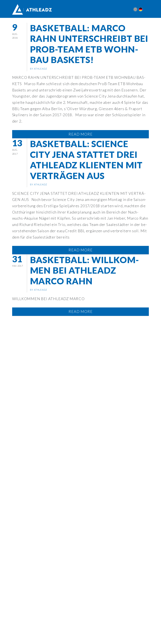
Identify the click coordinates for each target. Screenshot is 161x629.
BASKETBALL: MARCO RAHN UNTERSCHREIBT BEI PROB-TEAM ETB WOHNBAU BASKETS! (89, 44)
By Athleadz (38, 68)
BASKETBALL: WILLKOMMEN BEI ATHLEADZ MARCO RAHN (84, 270)
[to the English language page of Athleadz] (135, 9)
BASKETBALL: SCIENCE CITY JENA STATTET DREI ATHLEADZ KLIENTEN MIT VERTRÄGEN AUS (86, 159)
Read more (81, 134)
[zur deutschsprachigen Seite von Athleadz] (140, 9)
